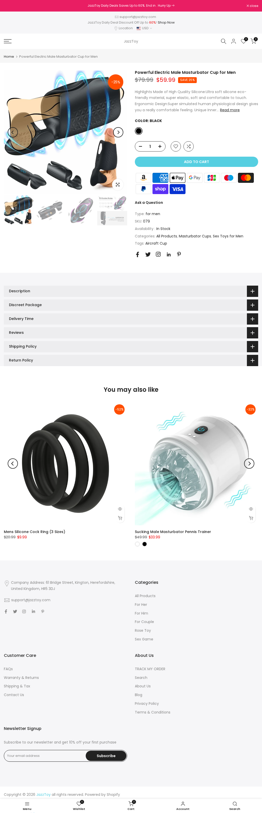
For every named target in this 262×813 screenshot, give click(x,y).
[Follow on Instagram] (158, 254)
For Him (141, 613)
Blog (138, 694)
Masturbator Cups (195, 236)
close (10, 5)
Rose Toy (143, 630)
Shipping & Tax (17, 686)
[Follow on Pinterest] (179, 254)
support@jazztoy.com (137, 16)
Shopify (113, 794)
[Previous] (13, 132)
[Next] (118, 132)
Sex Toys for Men (228, 236)
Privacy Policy (147, 703)
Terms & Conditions (152, 712)
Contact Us (14, 694)
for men (153, 213)
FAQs (8, 668)
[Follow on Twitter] (148, 254)
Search (141, 677)
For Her (141, 604)
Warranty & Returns (21, 677)
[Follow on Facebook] (137, 254)
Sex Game (144, 639)
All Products (166, 236)
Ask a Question (149, 202)
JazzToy (131, 41)
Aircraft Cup (156, 243)
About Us (143, 686)
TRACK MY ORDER (150, 668)
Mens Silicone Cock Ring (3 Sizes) (34, 531)
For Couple (144, 621)
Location (126, 28)
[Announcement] (131, 5)
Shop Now (166, 22)
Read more (230, 110)
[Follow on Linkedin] (168, 254)
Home (9, 56)
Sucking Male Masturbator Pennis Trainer (173, 531)
